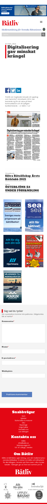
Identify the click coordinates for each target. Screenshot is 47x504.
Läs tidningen (23, 431)
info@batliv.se (23, 443)
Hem (23, 416)
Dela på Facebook (7, 90)
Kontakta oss (23, 429)
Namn (5, 347)
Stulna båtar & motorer (23, 420)
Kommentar (8, 321)
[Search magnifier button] (43, 34)
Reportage (23, 425)
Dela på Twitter (13, 90)
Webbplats (7, 371)
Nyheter (24, 418)
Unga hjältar (23, 427)
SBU (23, 423)
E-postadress (9, 358)
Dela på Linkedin (18, 90)
